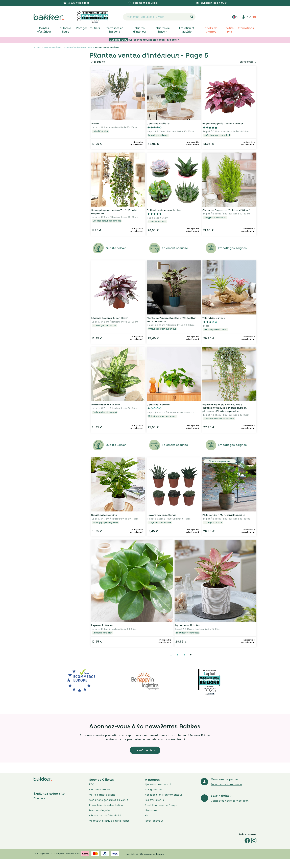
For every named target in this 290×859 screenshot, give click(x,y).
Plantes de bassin (163, 30)
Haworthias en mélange (162, 515)
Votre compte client (102, 794)
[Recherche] (192, 16)
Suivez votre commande (226, 784)
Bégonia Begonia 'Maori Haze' (109, 318)
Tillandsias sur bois (214, 318)
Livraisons (151, 810)
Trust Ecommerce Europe (161, 805)
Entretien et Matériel (186, 30)
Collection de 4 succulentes (164, 210)
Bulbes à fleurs (65, 30)
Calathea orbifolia (158, 123)
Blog (147, 815)
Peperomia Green (102, 625)
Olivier (95, 123)
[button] (117, 16)
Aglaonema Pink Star (188, 625)
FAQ (91, 784)
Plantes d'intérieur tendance (78, 47)
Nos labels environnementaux (163, 794)
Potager (81, 28)
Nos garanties (153, 789)
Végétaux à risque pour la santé (109, 820)
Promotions (246, 28)
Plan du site (41, 798)
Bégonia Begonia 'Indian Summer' (223, 123)
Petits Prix (230, 30)
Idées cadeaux (154, 820)
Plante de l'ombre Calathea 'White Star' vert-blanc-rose (171, 319)
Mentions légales (100, 810)
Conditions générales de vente (108, 800)
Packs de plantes (211, 30)
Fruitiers (94, 28)
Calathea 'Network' (159, 404)
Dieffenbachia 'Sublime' (105, 404)
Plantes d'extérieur (44, 30)
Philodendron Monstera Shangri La (223, 515)
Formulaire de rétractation (106, 805)
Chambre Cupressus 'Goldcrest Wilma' (226, 210)
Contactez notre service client (230, 800)
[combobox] (159, 16)
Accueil (37, 47)
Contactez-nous (99, 789)
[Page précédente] (156, 654)
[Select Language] (235, 18)
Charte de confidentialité (105, 815)
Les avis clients (154, 800)
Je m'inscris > (145, 750)
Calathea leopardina (104, 515)
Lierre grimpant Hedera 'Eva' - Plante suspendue (114, 211)
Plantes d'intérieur (139, 30)
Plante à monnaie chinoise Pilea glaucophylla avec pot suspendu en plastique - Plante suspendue (224, 408)
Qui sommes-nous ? (158, 784)
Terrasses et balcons (114, 30)
